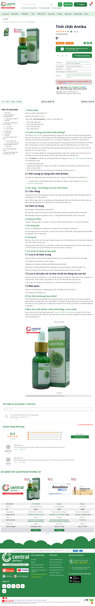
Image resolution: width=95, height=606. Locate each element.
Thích (11, 419)
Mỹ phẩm (25, 14)
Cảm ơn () (22, 449)
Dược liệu (51, 14)
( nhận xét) (13, 439)
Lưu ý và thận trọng (11, 141)
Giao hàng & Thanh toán (56, 570)
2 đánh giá (75, 31)
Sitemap (52, 575)
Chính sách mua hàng (56, 562)
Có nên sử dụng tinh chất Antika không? (8, 115)
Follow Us (5, 581)
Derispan (82, 504)
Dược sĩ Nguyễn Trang (76, 87)
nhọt (38, 137)
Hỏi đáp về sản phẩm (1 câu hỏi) (19, 404)
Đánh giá (87, 101)
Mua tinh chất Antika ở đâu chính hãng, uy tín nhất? (10, 153)
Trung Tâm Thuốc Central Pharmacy (65, 312)
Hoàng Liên (35, 135)
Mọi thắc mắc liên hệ (76, 555)
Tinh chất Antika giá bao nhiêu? (9, 149)
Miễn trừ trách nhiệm (37, 567)
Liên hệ (5, 19)
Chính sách (53, 555)
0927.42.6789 (80, 562)
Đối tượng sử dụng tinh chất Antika (11, 119)
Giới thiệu (34, 559)
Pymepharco (78, 514)
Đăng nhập (68, 4)
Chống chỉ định (8, 131)
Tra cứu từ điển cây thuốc (29, 8)
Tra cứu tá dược (56, 8)
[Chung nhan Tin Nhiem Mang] (85, 600)
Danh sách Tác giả (55, 572)
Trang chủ (5, 14)
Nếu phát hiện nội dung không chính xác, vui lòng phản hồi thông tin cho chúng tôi (74, 82)
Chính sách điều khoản (56, 559)
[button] (47, 533)
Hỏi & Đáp (47, 101)
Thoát (81, 550)
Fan (8, 576)
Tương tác (6, 135)
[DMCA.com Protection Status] (91, 600)
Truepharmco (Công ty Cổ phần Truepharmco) (77, 62)
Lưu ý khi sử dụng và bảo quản (10, 137)
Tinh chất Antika (36, 504)
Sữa (32, 14)
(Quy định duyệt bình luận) (86, 424)
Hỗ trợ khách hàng (37, 555)
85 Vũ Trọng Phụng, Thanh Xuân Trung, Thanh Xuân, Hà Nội (81, 568)
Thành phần (7, 113)
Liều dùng (9, 126)
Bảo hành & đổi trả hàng (56, 567)
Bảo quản (8, 146)
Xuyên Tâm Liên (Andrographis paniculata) (76, 74)
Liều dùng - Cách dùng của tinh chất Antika (10, 123)
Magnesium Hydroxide (62, 520)
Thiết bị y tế (41, 14)
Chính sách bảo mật (66, 550)
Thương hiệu (78, 14)
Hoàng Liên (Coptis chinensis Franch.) (35, 522)
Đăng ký (81, 4)
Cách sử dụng (10, 128)
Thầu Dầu (82, 158)
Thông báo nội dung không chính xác (38, 571)
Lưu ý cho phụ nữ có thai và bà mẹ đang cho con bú (11, 143)
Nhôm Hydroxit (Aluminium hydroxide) (59, 521)
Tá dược (59, 14)
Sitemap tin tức (59, 575)
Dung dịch (41, 116)
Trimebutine (82, 520)
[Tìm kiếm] (51, 4)
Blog (86, 14)
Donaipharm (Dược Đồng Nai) (56, 514)
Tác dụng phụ (7, 133)
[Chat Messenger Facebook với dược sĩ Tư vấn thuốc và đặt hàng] (62, 51)
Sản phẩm (14, 14)
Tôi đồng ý (75, 550)
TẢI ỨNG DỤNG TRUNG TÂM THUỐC (80, 574)
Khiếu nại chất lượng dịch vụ (39, 574)
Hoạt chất (68, 14)
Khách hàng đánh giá (13, 426)
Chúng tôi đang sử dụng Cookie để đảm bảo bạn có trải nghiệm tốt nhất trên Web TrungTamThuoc (41, 550)
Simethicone (53, 520)
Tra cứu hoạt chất (44, 8)
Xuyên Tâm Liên (73, 158)
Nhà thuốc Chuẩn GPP (37, 565)
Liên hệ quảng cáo (36, 577)
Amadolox (59, 504)
